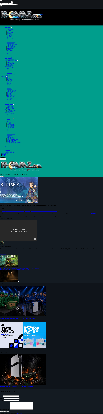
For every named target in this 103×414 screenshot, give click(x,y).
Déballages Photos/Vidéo (9, 152)
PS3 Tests (9, 86)
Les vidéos (4, 146)
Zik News (7, 69)
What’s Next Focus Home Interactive (14, 142)
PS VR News (9, 34)
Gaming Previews (8, 58)
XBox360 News (10, 50)
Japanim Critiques (10, 106)
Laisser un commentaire (4, 411)
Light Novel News (10, 63)
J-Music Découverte (11, 74)
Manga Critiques (10, 107)
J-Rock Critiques (10, 115)
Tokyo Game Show (11, 141)
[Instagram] (3, 157)
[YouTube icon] (2, 252)
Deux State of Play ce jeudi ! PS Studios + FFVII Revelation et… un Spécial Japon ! (17, 350)
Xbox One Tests (10, 97)
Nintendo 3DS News (11, 46)
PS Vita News (9, 36)
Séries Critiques (10, 111)
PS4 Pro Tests (9, 83)
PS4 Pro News (10, 32)
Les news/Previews (6, 26)
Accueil (3, 155)
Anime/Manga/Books (9, 104)
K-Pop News (9, 73)
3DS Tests (9, 94)
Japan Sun (9, 130)
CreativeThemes (19, 413)
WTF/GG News (8, 75)
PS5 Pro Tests (9, 80)
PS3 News (9, 49)
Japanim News (10, 62)
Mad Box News (10, 48)
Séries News (9, 68)
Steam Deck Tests (10, 79)
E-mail (1, 398)
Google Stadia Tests (11, 99)
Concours (4, 154)
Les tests (4, 76)
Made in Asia (9, 135)
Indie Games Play (10, 124)
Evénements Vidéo (8, 151)
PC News (9, 37)
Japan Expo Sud (10, 128)
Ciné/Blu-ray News (10, 67)
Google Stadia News (11, 47)
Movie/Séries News (8, 66)
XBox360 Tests (10, 98)
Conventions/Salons (8, 118)
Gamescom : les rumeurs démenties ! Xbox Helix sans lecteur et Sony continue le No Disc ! (18, 318)
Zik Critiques (7, 112)
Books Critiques (10, 105)
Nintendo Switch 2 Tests (11, 90)
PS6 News (9, 28)
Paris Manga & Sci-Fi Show (12, 139)
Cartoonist (9, 120)
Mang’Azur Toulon (10, 137)
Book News (9, 61)
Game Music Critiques (11, 113)
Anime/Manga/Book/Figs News (11, 60)
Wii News (9, 52)
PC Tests (8, 78)
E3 (7, 121)
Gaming (6, 77)
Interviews (7, 143)
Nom (1, 396)
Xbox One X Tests (10, 96)
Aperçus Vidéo (7, 150)
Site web (1, 400)
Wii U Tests (9, 92)
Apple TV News (10, 55)
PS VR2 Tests (9, 82)
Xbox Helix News (10, 39)
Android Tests (9, 100)
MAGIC (8, 136)
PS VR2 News (10, 31)
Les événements (5, 116)
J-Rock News (9, 72)
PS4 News (9, 33)
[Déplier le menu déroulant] (10, 26)
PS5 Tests (9, 81)
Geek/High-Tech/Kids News (10, 59)
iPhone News (9, 54)
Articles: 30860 (3, 254)
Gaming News (7, 27)
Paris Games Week (10, 138)
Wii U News (9, 51)
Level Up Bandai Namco (12, 131)
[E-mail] (4, 157)
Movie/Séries (7, 109)
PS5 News (9, 30)
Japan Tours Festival (11, 134)
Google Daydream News (12, 57)
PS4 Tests (9, 84)
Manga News (9, 64)
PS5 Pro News (10, 29)
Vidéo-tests (7, 147)
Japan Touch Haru (10, 132)
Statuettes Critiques (10, 108)
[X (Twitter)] (2, 157)
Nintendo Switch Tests (11, 91)
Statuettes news (10, 65)
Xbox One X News (11, 42)
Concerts (6, 144)
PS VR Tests (9, 85)
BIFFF (8, 119)
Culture (6, 145)
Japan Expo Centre (10, 126)
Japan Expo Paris (10, 127)
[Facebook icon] (0, 252)
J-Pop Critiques (10, 114)
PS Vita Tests (9, 89)
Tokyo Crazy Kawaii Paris (12, 140)
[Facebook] (0, 157)
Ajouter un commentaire (5, 409)
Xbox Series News (10, 40)
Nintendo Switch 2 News (12, 44)
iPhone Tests (9, 101)
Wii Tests (9, 93)
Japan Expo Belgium (11, 125)
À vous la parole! (5, 153)
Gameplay (9, 123)
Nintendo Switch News (11, 45)
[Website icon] (1, 252)
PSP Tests (9, 88)
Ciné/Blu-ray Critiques (11, 110)
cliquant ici (93, 213)
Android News (10, 53)
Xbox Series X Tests (11, 95)
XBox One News (10, 43)
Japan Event (9, 129)
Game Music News (10, 70)
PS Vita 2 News (10, 35)
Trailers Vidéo (7, 149)
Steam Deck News (10, 38)
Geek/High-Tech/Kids (9, 103)
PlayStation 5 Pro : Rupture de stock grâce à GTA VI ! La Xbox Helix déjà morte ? (16, 386)
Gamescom (9, 122)
